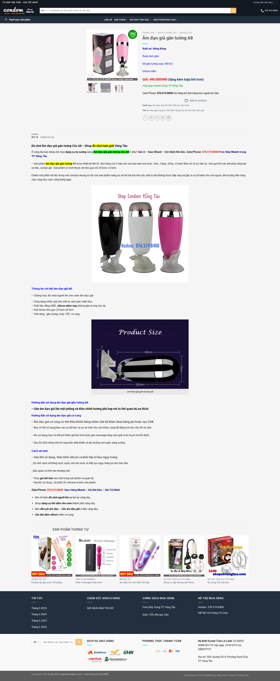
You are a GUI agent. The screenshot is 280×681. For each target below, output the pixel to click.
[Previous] (92, 55)
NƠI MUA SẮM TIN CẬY (100, 608)
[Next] (132, 55)
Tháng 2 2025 (39, 627)
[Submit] (233, 10)
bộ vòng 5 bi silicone (218, 582)
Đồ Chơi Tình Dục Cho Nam (177, 105)
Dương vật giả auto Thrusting (46, 582)
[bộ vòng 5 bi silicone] (228, 555)
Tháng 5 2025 (39, 608)
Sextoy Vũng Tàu (167, 32)
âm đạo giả (152, 110)
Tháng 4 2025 (39, 614)
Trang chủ (148, 32)
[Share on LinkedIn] (168, 118)
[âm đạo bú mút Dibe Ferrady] (140, 555)
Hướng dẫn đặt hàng (263, 2)
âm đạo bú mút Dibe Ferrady (135, 582)
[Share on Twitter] (151, 118)
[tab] (34, 137)
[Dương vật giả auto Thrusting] (51, 555)
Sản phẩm (119, 20)
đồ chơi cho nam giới (194, 110)
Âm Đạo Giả (186, 32)
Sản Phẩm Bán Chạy (164, 20)
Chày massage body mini (89, 582)
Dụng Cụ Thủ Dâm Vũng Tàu (171, 110)
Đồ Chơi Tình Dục (139, 20)
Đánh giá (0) (47, 137)
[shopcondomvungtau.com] (18, 10)
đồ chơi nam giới (103, 145)
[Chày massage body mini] (96, 555)
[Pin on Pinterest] (163, 118)
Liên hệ (108, 20)
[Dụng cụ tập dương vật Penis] (184, 555)
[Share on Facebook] (145, 118)
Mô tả (34, 137)
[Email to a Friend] (157, 118)
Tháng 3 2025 (39, 620)
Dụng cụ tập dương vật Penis (179, 582)
